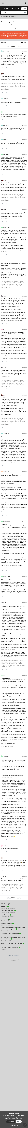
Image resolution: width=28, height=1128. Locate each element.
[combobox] (14, 12)
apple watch (4, 906)
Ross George (6, 433)
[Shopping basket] (25, 3)
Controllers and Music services (9, 16)
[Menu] (2, 3)
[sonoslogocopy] (14, 3)
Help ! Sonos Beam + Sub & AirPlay (9, 947)
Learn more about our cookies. (16, 1118)
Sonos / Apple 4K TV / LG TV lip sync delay (11, 943)
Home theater (4, 935)
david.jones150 (6, 846)
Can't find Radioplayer (6, 923)
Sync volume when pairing (7, 910)
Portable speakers (5, 930)
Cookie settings (16, 959)
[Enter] (2, 12)
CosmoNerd (6, 471)
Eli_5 (4, 329)
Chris (4, 261)
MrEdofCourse (6, 227)
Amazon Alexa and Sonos (7, 940)
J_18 (4, 675)
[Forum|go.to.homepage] (11, 8)
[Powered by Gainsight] (14, 956)
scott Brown (6, 125)
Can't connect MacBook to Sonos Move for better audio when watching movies (13, 928)
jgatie (4, 209)
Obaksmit (5, 139)
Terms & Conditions (7, 959)
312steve (5, 112)
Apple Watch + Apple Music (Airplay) (10, 933)
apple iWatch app (5, 915)
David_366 (5, 858)
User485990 (6, 51)
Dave (4, 74)
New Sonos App (5, 919)
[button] (1, 8)
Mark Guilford (6, 154)
